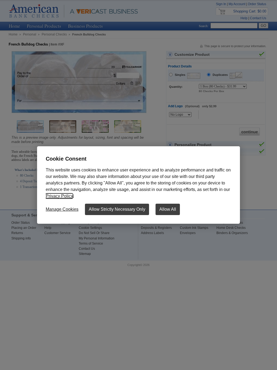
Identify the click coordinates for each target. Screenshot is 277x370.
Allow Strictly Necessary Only (117, 209)
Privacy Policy (59, 196)
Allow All (167, 209)
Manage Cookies (62, 209)
